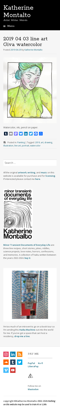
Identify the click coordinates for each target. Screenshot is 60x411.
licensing (50, 175)
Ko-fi (40, 363)
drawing (48, 142)
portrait (25, 145)
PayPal (31, 363)
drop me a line (22, 336)
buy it (27, 257)
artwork (22, 172)
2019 (37, 142)
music (44, 172)
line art (17, 145)
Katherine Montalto (18, 11)
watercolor (35, 145)
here (37, 178)
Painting (21, 142)
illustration (8, 145)
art (42, 142)
